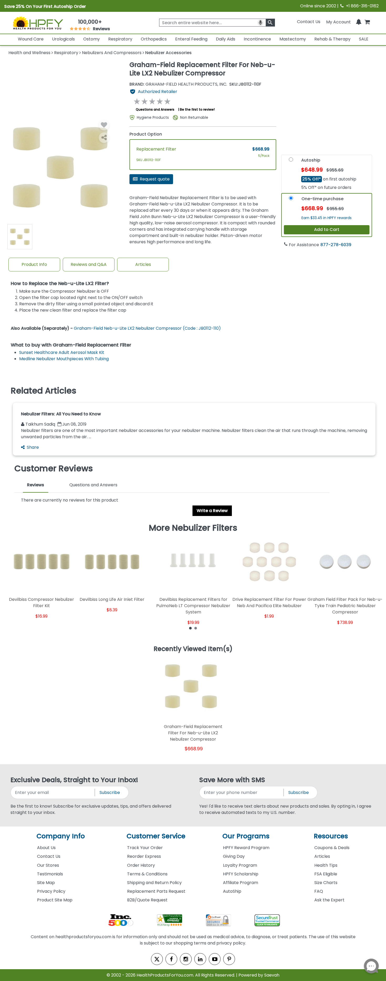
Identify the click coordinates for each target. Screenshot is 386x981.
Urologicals (63, 39)
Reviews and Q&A (89, 264)
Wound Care (31, 39)
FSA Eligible (325, 874)
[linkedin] (200, 959)
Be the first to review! (197, 109)
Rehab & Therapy (332, 39)
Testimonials (50, 874)
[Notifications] (359, 22)
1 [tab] (190, 628)
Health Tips (325, 865)
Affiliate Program (240, 883)
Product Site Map (54, 900)
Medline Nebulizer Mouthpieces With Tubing (64, 359)
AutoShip (232, 891)
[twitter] (157, 959)
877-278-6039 (335, 244)
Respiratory (120, 39)
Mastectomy (292, 39)
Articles (143, 264)
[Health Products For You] (38, 23)
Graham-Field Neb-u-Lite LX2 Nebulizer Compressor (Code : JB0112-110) (147, 328)
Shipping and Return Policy (154, 883)
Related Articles (43, 391)
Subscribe (110, 792)
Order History (141, 865)
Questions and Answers (155, 109)
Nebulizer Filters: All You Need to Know (61, 414)
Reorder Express (144, 856)
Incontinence (257, 39)
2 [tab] (195, 628)
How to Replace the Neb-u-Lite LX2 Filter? (60, 284)
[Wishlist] (104, 125)
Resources (331, 836)
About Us (46, 848)
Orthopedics (154, 39)
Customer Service (156, 836)
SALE (363, 39)
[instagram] (186, 959)
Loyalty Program (240, 865)
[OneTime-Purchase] (291, 199)
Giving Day (234, 856)
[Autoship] (291, 161)
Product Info (34, 264)
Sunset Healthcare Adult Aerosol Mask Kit (61, 352)
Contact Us (308, 22)
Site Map (46, 883)
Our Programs (245, 836)
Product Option (145, 134)
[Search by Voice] (260, 22)
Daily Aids (225, 39)
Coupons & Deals (332, 848)
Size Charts (325, 883)
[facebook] (171, 959)
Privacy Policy (51, 891)
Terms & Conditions (147, 874)
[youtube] (215, 959)
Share (33, 447)
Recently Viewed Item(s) (193, 649)
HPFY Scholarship (240, 874)
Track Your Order (145, 848)
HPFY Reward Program (246, 848)
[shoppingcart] (367, 22)
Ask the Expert (329, 900)
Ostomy (91, 39)
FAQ (318, 891)
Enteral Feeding (191, 39)
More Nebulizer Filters (193, 528)
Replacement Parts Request (156, 891)
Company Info (60, 836)
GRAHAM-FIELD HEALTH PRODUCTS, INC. (178, 84)
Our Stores (48, 865)
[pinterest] (229, 959)
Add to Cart (326, 229)
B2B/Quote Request (147, 900)
